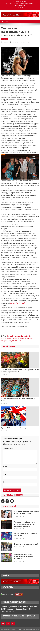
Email (5, 474)
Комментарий (8, 448)
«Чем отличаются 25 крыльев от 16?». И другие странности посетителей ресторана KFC (20, 371)
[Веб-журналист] (20, 581)
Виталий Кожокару (14, 336)
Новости (4, 39)
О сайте (10, 3)
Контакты (30, 3)
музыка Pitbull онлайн (18, 303)
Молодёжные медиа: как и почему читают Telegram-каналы (26, 512)
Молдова (18, 338)
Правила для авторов (19, 3)
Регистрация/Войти (20, 5)
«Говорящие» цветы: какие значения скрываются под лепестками (23, 557)
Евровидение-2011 (8, 338)
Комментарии (26, 42)
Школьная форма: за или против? (26, 544)
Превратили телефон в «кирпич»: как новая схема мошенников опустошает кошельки (25, 524)
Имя (5, 467)
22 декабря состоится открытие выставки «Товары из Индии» (18, 399)
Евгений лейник (27, 336)
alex (13, 42)
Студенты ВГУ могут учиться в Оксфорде (14, 428)
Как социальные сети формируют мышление (26, 534)
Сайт (4, 482)
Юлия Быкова (18, 341)
